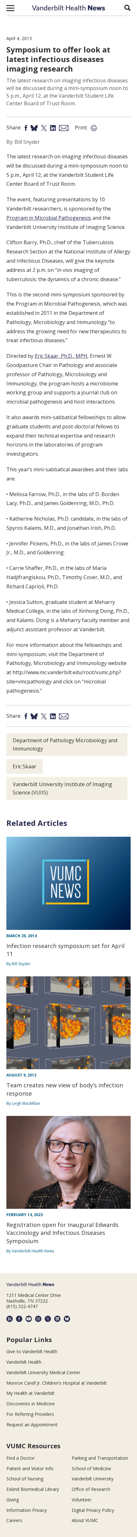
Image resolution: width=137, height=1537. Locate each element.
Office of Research (91, 1489)
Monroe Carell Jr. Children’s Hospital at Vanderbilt (56, 1383)
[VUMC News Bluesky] (67, 1319)
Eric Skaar (24, 766)
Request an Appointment (32, 1425)
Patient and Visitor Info (30, 1468)
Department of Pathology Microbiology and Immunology (65, 744)
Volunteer (81, 1500)
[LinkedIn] (57, 1319)
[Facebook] (19, 1319)
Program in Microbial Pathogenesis (48, 217)
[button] (10, 8)
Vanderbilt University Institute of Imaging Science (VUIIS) (62, 788)
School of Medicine (91, 1468)
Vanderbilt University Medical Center (43, 1372)
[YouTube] (28, 1319)
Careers (14, 1520)
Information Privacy (26, 1510)
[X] (48, 1319)
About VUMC (85, 1520)
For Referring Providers (30, 1414)
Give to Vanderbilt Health (31, 1351)
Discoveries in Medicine (30, 1404)
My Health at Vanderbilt (30, 1393)
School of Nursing (24, 1479)
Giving (12, 1500)
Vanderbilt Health (23, 1362)
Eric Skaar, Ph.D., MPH (61, 355)
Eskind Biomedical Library (32, 1489)
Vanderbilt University (92, 1479)
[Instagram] (38, 1319)
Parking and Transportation (100, 1458)
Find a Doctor (20, 1458)
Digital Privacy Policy (93, 1510)
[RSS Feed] (9, 1319)
